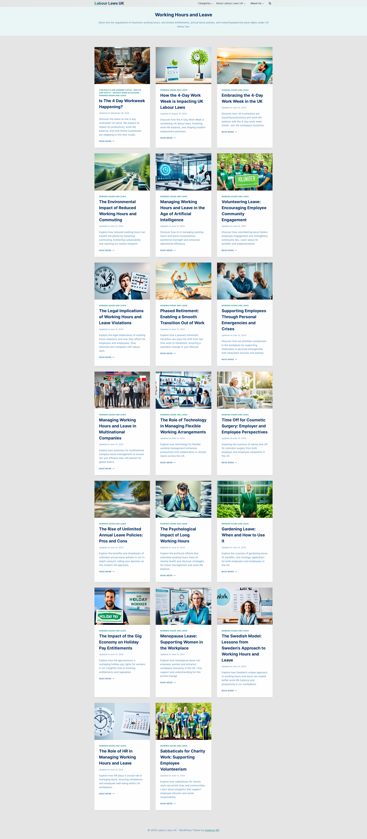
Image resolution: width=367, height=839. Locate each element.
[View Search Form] (270, 3)
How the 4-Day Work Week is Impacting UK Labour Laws (181, 101)
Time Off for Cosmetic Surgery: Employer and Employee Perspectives (245, 425)
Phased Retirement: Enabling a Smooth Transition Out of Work (182, 316)
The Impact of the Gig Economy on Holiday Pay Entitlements (120, 642)
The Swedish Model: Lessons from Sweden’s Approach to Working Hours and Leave (244, 648)
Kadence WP (212, 830)
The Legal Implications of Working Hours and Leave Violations (121, 316)
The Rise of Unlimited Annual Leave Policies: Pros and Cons (121, 535)
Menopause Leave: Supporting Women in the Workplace (181, 642)
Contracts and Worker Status (115, 90)
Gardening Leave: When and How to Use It (243, 535)
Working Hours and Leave (112, 95)
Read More (106, 141)
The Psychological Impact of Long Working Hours (178, 535)
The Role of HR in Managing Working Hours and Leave (117, 757)
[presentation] (122, 65)
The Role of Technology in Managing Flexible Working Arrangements (183, 425)
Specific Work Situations (126, 93)
